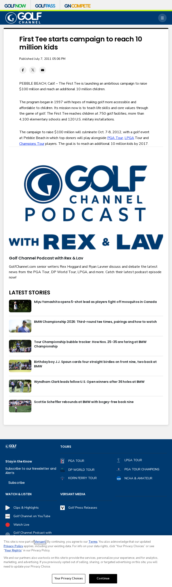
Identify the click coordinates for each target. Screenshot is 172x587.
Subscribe (16, 482)
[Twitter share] (32, 70)
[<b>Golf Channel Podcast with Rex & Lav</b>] (86, 208)
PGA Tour (115, 137)
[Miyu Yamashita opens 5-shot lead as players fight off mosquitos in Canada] (20, 306)
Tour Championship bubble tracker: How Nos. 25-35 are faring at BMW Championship (90, 344)
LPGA (129, 137)
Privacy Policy (13, 546)
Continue (103, 578)
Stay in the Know (18, 461)
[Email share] (42, 70)
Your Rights (13, 550)
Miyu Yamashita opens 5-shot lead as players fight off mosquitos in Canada (95, 302)
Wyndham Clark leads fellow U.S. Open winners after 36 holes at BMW (89, 382)
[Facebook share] (22, 70)
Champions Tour (31, 143)
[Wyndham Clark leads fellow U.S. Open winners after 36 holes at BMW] (20, 386)
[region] (86, 561)
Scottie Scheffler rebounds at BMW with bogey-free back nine (83, 402)
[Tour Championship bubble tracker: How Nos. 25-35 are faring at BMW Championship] (20, 346)
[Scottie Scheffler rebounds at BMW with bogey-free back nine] (20, 406)
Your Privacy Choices (68, 578)
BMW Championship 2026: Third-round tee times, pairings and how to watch (95, 322)
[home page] (23, 18)
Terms (92, 542)
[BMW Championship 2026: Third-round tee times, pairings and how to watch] (20, 326)
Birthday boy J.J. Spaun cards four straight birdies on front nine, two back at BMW (95, 364)
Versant (40, 542)
